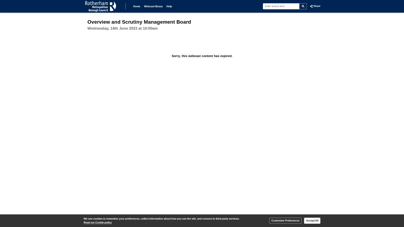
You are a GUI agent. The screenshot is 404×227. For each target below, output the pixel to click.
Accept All (312, 220)
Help (169, 6)
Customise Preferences (285, 220)
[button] (314, 6)
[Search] (303, 6)
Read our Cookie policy (98, 222)
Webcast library (153, 6)
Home (136, 6)
